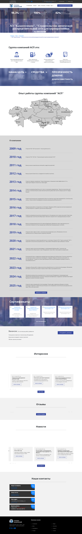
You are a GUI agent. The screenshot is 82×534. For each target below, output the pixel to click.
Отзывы (48, 5)
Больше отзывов (41, 414)
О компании (29, 5)
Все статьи (41, 391)
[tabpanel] (20, 373)
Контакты (43, 5)
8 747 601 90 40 (13, 1)
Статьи (54, 530)
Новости (54, 528)
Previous (69, 389)
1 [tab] (10, 389)
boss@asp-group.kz (15, 494)
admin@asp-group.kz (15, 495)
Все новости (41, 465)
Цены (39, 5)
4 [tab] (15, 389)
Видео (54, 523)
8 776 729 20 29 (14, 488)
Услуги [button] (34, 5)
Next (71, 389)
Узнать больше (16, 384)
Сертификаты (35, 528)
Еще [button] (52, 5)
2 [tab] (11, 389)
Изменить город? (14, 502)
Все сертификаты (41, 321)
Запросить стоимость (41, 292)
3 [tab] (13, 389)
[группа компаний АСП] (15, 5)
